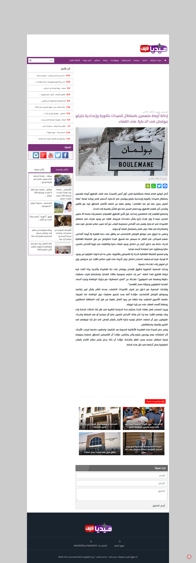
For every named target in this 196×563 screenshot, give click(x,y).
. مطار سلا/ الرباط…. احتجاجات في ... (55, 126)
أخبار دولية (87, 60)
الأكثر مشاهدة (62, 169)
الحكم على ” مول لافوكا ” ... (57, 132)
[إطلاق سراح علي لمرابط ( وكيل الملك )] (100, 443)
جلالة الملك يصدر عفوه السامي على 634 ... (52, 107)
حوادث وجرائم (155, 60)
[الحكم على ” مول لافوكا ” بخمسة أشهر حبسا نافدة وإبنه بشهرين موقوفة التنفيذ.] (143, 418)
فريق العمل (119, 545)
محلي (144, 60)
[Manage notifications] (189, 556)
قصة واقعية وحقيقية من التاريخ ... (55, 100)
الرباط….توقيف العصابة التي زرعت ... (55, 119)
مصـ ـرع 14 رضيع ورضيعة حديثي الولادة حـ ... (52, 81)
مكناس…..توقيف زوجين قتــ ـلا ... (56, 113)
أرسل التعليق (159, 506)
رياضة (105, 60)
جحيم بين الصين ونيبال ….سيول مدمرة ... (52, 75)
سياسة (136, 60)
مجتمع (97, 60)
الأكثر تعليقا (39, 169)
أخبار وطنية (126, 60)
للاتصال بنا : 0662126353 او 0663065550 (90, 545)
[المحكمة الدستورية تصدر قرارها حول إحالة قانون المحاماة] (100, 418)
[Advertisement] (121, 86)
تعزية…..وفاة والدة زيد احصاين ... (56, 88)
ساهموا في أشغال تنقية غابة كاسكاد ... (53, 138)
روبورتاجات (114, 60)
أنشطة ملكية (75, 60)
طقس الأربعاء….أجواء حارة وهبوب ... (54, 94)
